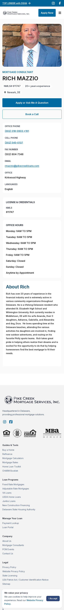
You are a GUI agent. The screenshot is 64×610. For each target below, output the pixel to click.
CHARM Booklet (10, 470)
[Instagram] (53, 3)
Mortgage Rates (10, 462)
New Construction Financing (16, 505)
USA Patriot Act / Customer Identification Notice (25, 579)
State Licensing (9, 575)
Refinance (7, 454)
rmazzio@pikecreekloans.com (22, 165)
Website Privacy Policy (13, 571)
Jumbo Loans (8, 501)
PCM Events (8, 549)
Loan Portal (7, 527)
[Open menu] (60, 13)
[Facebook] (60, 3)
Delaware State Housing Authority (18, 509)
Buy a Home (8, 450)
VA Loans (6, 492)
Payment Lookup (10, 523)
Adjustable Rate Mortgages (15, 488)
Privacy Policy (9, 567)
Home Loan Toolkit (11, 466)
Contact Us (7, 553)
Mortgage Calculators (13, 458)
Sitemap (6, 584)
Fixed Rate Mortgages (13, 484)
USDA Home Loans (11, 497)
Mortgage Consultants (13, 545)
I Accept (53, 598)
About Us (6, 541)
